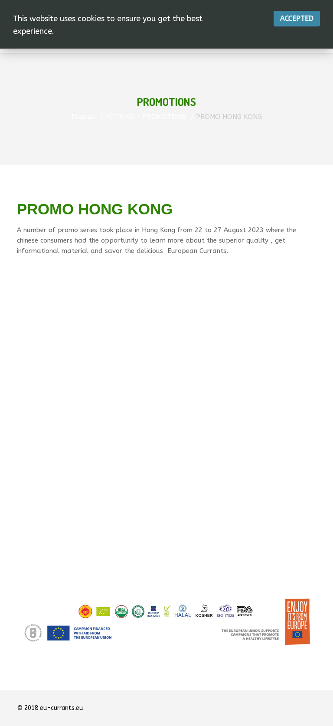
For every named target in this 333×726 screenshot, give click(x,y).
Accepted (296, 18)
